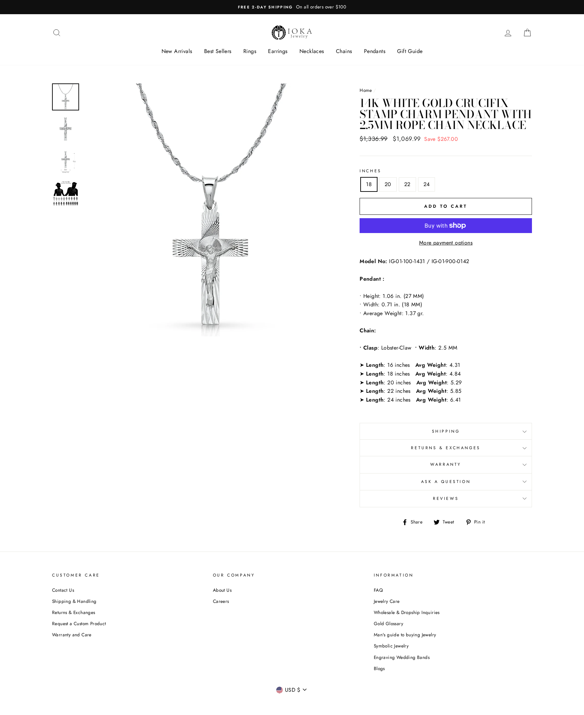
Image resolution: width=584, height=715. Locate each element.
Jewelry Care (387, 601)
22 (407, 184)
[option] (292, 7)
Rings (249, 51)
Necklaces (311, 51)
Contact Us (63, 590)
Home (366, 90)
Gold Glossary (388, 623)
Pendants (374, 51)
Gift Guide (409, 51)
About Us (222, 590)
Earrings (277, 51)
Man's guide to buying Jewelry (405, 634)
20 (388, 184)
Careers (221, 601)
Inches (371, 171)
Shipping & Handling (74, 601)
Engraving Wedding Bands (402, 657)
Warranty (445, 464)
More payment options (445, 243)
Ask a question (445, 482)
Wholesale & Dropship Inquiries (407, 612)
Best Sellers (218, 51)
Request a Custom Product (79, 623)
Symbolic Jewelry (391, 645)
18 (369, 184)
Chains (344, 51)
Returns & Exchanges (445, 448)
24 (426, 184)
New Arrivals (177, 51)
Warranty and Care (72, 634)
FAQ (378, 590)
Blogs (379, 668)
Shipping (446, 431)
